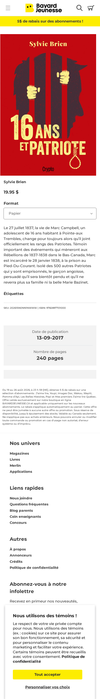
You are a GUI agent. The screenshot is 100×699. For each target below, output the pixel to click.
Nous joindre (21, 498)
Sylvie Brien (15, 182)
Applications (21, 471)
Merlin (15, 465)
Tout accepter (47, 674)
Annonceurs (21, 555)
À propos (18, 549)
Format (11, 203)
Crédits (16, 561)
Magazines (19, 453)
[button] (8, 8)
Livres (15, 459)
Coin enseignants (25, 516)
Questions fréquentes (29, 504)
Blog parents (21, 510)
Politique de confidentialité (34, 567)
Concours (18, 522)
